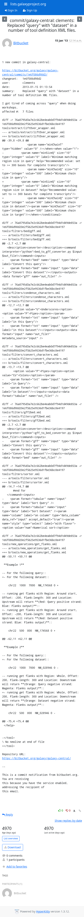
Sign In (12, 10)
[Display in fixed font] (74, 811)
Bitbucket (20, 43)
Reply (9, 814)
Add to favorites (16, 866)
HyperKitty (43, 911)
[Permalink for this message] (80, 810)
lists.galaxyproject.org (28, 4)
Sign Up (31, 10)
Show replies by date (68, 820)
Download (14, 847)
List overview (11, 838)
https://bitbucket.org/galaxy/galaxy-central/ (36, 758)
